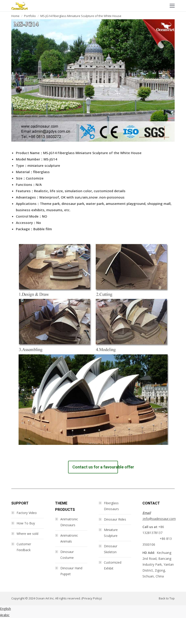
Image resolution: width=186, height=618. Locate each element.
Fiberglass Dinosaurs (111, 506)
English (5, 608)
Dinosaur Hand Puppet (71, 571)
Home (15, 16)
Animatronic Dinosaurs (69, 522)
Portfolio (30, 16)
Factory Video (27, 513)
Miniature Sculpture (111, 533)
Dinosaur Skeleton (110, 549)
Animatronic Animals (69, 538)
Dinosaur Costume (67, 555)
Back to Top (167, 598)
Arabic (5, 615)
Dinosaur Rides (115, 519)
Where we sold (27, 533)
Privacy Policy (91, 598)
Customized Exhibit (112, 565)
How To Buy (26, 523)
